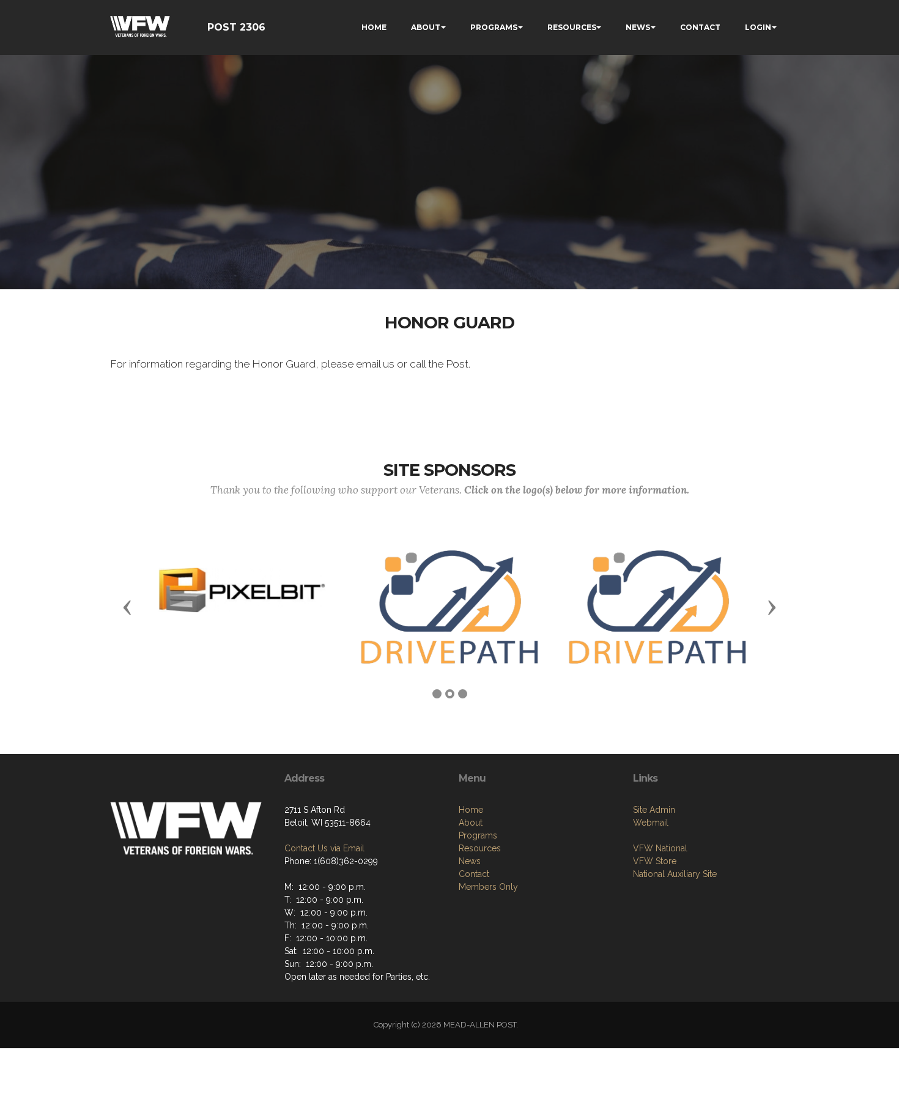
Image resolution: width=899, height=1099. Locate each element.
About (471, 822)
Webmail (650, 822)
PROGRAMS (493, 27)
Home (471, 810)
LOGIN (758, 27)
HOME (374, 27)
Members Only (488, 887)
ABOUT (425, 27)
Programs (478, 835)
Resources (480, 848)
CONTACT (700, 27)
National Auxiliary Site (675, 874)
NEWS (638, 27)
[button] (127, 606)
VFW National (660, 848)
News (470, 861)
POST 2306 (236, 27)
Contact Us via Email (324, 848)
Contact (474, 874)
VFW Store (654, 861)
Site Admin (654, 810)
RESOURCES (571, 27)
